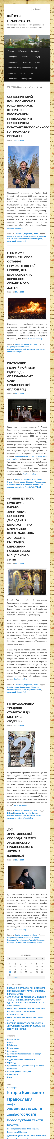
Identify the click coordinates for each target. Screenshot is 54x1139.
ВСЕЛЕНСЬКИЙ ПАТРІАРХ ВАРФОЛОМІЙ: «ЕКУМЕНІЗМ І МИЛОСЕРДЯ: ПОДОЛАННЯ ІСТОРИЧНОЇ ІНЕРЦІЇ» (26, 1026)
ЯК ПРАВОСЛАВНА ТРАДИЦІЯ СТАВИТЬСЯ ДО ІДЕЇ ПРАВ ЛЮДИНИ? (20, 712)
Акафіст (10, 1042)
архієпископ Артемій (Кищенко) (31, 940)
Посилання (12, 78)
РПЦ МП (38, 487)
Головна (11, 51)
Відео (31, 73)
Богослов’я (12, 73)
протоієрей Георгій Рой (16, 241)
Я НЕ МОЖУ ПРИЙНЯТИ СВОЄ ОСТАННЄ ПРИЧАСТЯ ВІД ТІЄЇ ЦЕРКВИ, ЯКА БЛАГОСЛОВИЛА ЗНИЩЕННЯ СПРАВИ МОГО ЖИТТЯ (21, 269)
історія (17, 236)
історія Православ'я (29, 236)
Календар (36, 56)
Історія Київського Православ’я (32, 482)
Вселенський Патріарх (17, 1132)
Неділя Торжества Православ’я (21, 1059)
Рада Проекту (26, 78)
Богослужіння (13, 62)
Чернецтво (27, 62)
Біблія (9, 813)
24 (10, 972)
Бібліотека (22, 51)
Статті (35, 233)
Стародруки (12, 56)
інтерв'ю (10, 236)
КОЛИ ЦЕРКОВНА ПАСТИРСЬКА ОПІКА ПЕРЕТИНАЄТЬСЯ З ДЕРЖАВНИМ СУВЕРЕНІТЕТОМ (26, 1011)
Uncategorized (13, 1039)
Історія (38, 62)
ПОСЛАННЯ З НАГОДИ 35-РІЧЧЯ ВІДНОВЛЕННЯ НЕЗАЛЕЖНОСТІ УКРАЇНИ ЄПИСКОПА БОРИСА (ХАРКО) (26, 991)
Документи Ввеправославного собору (24, 1053)
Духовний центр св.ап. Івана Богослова (26, 1135)
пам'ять (19, 942)
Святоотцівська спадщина (19, 1071)
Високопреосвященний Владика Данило (23, 1129)
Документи (35, 51)
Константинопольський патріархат (28, 238)
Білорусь (42, 236)
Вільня (10, 238)
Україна (20, 351)
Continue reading (15, 228)
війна (27, 346)
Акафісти (25, 56)
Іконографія (11, 1088)
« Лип (15, 977)
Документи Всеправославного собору (22, 67)
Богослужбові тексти (25, 1120)
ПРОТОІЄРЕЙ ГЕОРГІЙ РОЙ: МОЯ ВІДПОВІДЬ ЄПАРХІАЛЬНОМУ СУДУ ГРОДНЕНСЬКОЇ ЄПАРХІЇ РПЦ (21, 376)
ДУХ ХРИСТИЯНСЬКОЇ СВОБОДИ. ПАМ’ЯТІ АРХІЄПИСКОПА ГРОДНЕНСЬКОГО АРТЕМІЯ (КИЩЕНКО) (21, 842)
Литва (38, 689)
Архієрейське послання (24, 1108)
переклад (28, 233)
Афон (22, 73)
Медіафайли (12, 1056)
